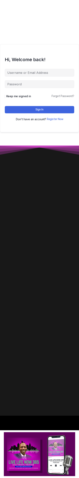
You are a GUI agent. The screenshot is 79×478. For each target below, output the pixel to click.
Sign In (39, 109)
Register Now (55, 119)
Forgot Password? (63, 96)
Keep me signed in (18, 96)
